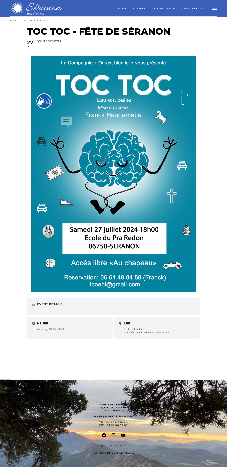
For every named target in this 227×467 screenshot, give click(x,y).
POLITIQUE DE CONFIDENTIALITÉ (113, 452)
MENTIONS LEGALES (113, 445)
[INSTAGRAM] (113, 435)
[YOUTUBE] (123, 435)
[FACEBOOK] (104, 435)
